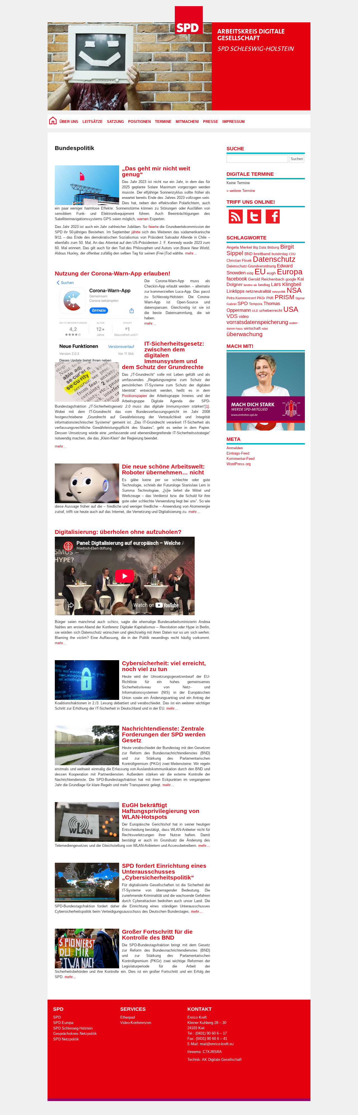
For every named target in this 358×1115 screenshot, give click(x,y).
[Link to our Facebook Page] (273, 217)
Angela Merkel (239, 247)
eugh (271, 273)
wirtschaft (252, 328)
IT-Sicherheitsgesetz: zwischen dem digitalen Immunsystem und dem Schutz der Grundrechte (163, 355)
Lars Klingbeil (286, 284)
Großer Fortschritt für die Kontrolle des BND (157, 934)
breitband (262, 253)
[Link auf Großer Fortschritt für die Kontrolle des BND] (87, 948)
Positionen (139, 122)
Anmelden (235, 448)
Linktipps (235, 291)
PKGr (261, 298)
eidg (250, 273)
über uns (69, 122)
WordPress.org (239, 464)
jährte (135, 232)
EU (260, 271)
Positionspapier (134, 396)
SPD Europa (63, 1023)
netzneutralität (258, 291)
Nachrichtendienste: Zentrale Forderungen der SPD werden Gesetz (164, 734)
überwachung (245, 334)
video (244, 316)
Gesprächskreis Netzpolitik (75, 1033)
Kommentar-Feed (241, 459)
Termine (163, 122)
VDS (232, 316)
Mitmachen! (187, 122)
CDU (292, 254)
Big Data (259, 247)
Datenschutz (274, 259)
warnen (143, 219)
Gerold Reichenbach (266, 279)
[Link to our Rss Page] (236, 217)
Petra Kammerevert (241, 298)
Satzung (115, 122)
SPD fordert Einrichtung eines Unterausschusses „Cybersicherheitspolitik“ (164, 871)
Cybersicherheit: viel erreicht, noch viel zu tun (164, 666)
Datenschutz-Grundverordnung (251, 266)
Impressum (233, 122)
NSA (294, 290)
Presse (210, 122)
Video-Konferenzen (135, 1023)
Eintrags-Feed (238, 453)
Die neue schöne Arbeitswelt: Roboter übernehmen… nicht (163, 469)
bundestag (280, 254)
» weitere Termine (241, 191)
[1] (207, 406)
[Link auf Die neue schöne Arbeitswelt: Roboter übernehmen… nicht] (87, 483)
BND (248, 253)
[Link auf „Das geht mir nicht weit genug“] (87, 185)
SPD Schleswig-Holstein (73, 1028)
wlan (265, 328)
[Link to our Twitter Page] (254, 217)
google (291, 279)
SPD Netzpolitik (66, 1039)
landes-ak (250, 285)
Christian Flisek (239, 260)
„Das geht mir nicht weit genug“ (156, 171)
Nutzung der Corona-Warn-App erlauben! (112, 273)
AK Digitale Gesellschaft (222, 1059)
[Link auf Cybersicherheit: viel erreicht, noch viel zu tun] (87, 680)
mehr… (191, 253)
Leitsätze (93, 122)
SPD (242, 303)
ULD (255, 310)
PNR (270, 298)
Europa (290, 271)
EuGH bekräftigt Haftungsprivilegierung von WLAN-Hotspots (160, 811)
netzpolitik (279, 291)
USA (290, 309)
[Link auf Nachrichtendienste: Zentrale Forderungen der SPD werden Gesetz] (87, 745)
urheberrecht (270, 310)
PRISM (284, 297)
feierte (154, 227)
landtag (264, 285)
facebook (237, 279)
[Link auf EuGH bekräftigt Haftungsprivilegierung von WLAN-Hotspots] (87, 822)
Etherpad (127, 1017)
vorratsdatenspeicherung (257, 322)
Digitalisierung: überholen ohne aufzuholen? (118, 532)
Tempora (255, 304)
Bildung (273, 247)
